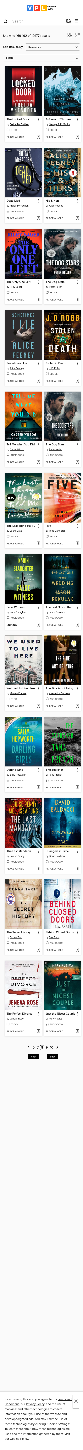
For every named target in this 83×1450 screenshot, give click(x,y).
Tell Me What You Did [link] (21, 444)
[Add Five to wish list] (77, 543)
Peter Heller (55, 286)
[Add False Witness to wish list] (38, 625)
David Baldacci (57, 856)
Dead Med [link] (13, 201)
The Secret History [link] (19, 932)
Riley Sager (16, 286)
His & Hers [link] (52, 201)
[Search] (5, 21)
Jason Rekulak (57, 612)
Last (52, 1056)
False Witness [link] (16, 607)
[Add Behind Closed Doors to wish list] (77, 950)
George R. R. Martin (59, 124)
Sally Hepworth (18, 774)
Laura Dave (16, 530)
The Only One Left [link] (18, 282)
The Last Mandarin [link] (19, 851)
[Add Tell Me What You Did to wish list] (38, 462)
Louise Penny (17, 856)
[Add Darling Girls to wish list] (38, 787)
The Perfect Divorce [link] (19, 1014)
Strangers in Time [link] (57, 851)
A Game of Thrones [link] (58, 119)
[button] (69, 36)
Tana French (55, 774)
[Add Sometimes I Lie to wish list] (38, 381)
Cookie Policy (19, 1439)
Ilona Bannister (57, 530)
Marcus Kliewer (18, 693)
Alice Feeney (56, 205)
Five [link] (48, 526)
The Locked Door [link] (18, 119)
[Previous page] (28, 1047)
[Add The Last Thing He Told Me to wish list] (38, 543)
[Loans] (68, 21)
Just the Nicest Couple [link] (60, 1014)
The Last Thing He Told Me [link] (22, 526)
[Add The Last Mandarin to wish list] (38, 868)
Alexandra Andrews (59, 693)
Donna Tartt (16, 937)
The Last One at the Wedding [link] (61, 607)
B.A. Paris (54, 937)
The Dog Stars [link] (55, 282)
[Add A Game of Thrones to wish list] (77, 137)
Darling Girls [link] (15, 770)
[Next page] (57, 1047)
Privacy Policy (35, 1404)
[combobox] (33, 21)
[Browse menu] (76, 21)
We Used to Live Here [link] (21, 688)
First (33, 1056)
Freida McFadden (19, 124)
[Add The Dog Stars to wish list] (77, 299)
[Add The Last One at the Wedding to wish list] (77, 625)
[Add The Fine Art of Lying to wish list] (77, 706)
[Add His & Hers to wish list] (77, 218)
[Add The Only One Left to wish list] (38, 299)
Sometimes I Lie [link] (17, 363)
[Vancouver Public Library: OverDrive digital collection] (41, 8)
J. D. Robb (54, 368)
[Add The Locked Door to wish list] (38, 137)
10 (51, 1047)
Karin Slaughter (18, 612)
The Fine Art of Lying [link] (59, 688)
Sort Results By (13, 47)
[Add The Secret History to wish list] (38, 950)
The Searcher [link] (54, 770)
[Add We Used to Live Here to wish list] (38, 706)
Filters (10, 58)
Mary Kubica (55, 1018)
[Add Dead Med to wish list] (38, 218)
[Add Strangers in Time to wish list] (77, 868)
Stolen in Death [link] (56, 363)
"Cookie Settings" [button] (58, 1424)
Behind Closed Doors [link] (60, 932)
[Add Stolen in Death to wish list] (77, 381)
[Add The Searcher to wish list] (77, 787)
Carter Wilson (17, 449)
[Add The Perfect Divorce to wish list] (38, 1031)
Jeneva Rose (17, 1018)
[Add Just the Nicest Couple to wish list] (77, 1031)
